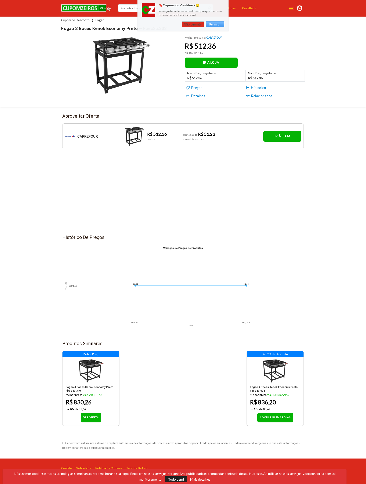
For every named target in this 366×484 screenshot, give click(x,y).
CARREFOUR (214, 37)
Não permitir (193, 24)
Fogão (99, 20)
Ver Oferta (91, 417)
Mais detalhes (200, 479)
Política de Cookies (108, 468)
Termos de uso (137, 468)
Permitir (215, 24)
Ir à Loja (211, 62)
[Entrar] (299, 8)
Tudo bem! (176, 479)
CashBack (249, 8)
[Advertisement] (183, 194)
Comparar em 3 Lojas (275, 417)
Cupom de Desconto (75, 20)
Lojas (232, 8)
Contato (66, 468)
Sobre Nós (83, 468)
